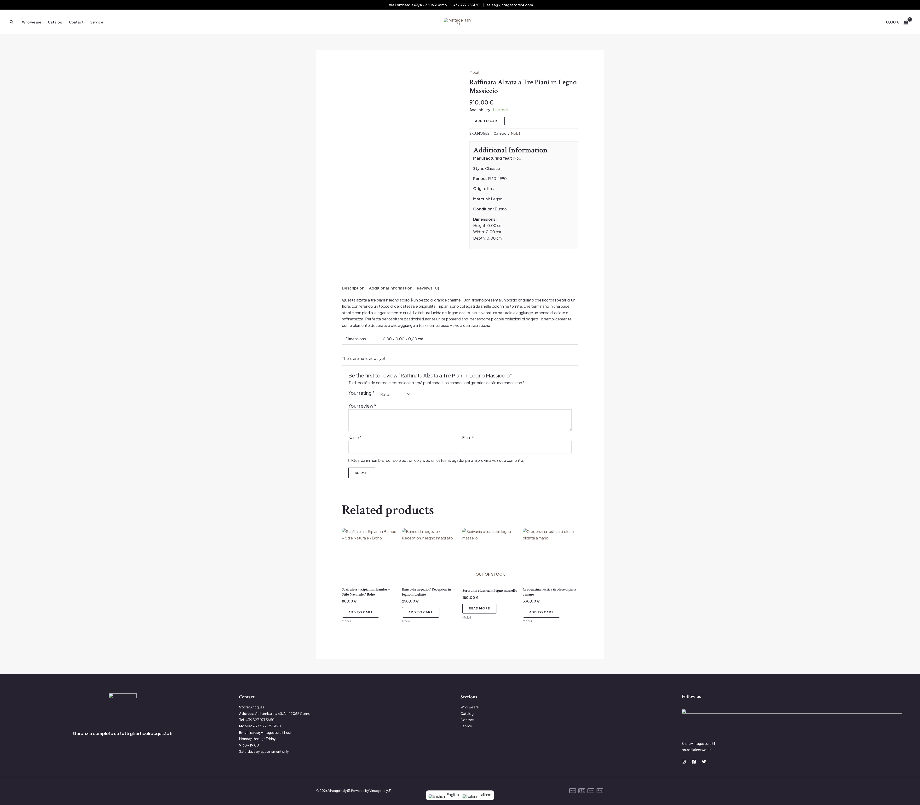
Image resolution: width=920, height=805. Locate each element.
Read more (479, 608)
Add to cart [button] (360, 612)
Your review (362, 406)
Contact (76, 22)
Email (468, 437)
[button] (12, 22)
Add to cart (487, 121)
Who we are (31, 22)
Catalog (55, 22)
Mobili (474, 72)
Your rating (361, 393)
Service (96, 22)
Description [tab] (353, 287)
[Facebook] (694, 761)
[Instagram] (684, 761)
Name (354, 437)
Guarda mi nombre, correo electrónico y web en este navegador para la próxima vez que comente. (438, 460)
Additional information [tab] (390, 287)
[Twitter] (704, 761)
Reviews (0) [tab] (428, 287)
